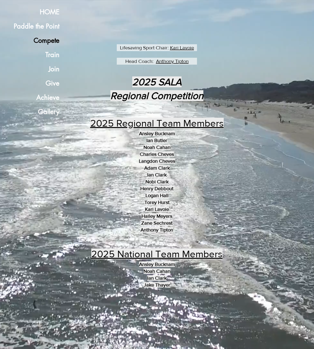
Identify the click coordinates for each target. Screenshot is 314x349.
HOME (49, 12)
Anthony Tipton (172, 61)
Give (52, 83)
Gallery (48, 111)
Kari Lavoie (182, 47)
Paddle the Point (36, 26)
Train (52, 54)
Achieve (47, 97)
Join (54, 69)
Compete (46, 40)
